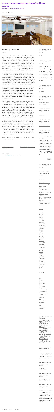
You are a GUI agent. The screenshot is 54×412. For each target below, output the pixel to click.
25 (39, 275)
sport (40, 305)
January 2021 (41, 244)
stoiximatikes (41, 307)
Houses (40, 296)
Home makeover (42, 294)
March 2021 (41, 241)
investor (49, 331)
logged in (9, 155)
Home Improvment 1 (15, 137)
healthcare (41, 322)
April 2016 (41, 266)
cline (48, 316)
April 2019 (41, 255)
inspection (43, 330)
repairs (29, 137)
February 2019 (42, 258)
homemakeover (44, 325)
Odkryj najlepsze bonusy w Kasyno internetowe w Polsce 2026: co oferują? (45, 184)
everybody (41, 321)
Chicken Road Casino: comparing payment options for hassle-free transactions (45, 203)
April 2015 (41, 267)
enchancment (44, 320)
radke (40, 335)
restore (41, 340)
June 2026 (41, 216)
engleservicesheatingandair (44, 379)
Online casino (41, 302)
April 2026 (41, 219)
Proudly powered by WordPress (13, 409)
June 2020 (41, 249)
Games (45, 321)
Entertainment (42, 286)
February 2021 (42, 242)
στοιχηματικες (42, 308)
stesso (40, 55)
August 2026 (41, 212)
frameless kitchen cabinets (44, 126)
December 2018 (42, 261)
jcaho (40, 332)
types (40, 342)
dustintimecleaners (43, 72)
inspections (43, 332)
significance (41, 341)
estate (51, 320)
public (40, 303)
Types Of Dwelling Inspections (27, 147)
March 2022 (41, 238)
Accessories (41, 91)
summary (49, 341)
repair (46, 336)
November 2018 (42, 263)
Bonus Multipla (42, 281)
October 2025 (41, 225)
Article (40, 278)
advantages (41, 316)
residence (43, 338)
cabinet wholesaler (42, 115)
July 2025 (41, 230)
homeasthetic (43, 324)
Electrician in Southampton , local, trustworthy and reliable (45, 397)
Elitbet (40, 285)
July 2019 (41, 250)
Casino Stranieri (42, 283)
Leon (40, 299)
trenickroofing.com (43, 368)
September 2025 (42, 227)
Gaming (40, 288)
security (46, 340)
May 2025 (41, 231)
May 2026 (41, 217)
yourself (32, 137)
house (41, 326)
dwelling (26, 137)
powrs (40, 334)
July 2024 (41, 236)
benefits (45, 316)
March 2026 (41, 220)
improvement (44, 328)
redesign (44, 335)
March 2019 (41, 256)
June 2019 (41, 252)
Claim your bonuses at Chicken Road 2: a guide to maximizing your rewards (45, 199)
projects (46, 334)
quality (50, 334)
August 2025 (41, 228)
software (45, 341)
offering (50, 332)
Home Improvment (43, 289)
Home (3, 12)
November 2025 (42, 223)
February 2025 (42, 234)
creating (50, 316)
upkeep (43, 342)
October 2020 (41, 247)
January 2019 (41, 259)
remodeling (48, 335)
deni (13, 138)
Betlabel (40, 280)
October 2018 (41, 264)
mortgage (46, 332)
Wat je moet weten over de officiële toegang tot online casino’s (44, 189)
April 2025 (41, 233)
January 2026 (41, 222)
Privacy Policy (10, 12)
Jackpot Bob (41, 297)
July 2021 (41, 239)
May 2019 (41, 253)
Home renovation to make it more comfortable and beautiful (23, 4)
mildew (43, 333)
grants (48, 321)
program (43, 334)
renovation (41, 336)
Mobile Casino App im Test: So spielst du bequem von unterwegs (45, 194)
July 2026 (41, 214)
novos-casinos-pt (42, 300)
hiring (45, 322)
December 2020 (42, 245)
